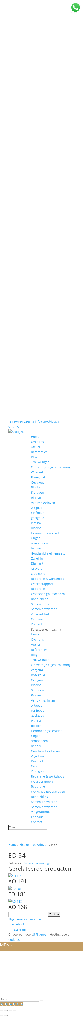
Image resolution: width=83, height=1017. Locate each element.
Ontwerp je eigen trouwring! (51, 467)
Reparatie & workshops (47, 579)
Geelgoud (38, 482)
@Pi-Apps (39, 934)
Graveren (37, 568)
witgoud (37, 508)
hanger (36, 548)
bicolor (36, 528)
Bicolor (36, 487)
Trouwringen (40, 462)
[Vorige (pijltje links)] (1, 1015)
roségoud (37, 513)
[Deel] (10, 1010)
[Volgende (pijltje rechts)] (6, 1015)
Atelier (35, 447)
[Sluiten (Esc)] (14, 1010)
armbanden (39, 543)
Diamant (37, 563)
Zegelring (37, 558)
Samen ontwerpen (44, 604)
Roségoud (38, 477)
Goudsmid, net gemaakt (48, 553)
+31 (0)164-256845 (21, 421)
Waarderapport (42, 584)
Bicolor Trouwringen (33, 845)
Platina (36, 523)
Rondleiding (39, 599)
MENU (6, 945)
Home (35, 437)
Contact (36, 624)
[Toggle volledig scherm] (6, 1010)
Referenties (39, 452)
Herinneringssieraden (46, 533)
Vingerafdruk (40, 614)
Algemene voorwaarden (25, 919)
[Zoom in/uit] (1, 1010)
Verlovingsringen (43, 503)
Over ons (37, 442)
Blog (34, 457)
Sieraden (37, 492)
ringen (35, 538)
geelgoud (37, 518)
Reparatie (38, 589)
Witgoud (37, 472)
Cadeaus (37, 619)
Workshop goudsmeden (48, 594)
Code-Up (14, 940)
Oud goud (38, 574)
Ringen (36, 498)
